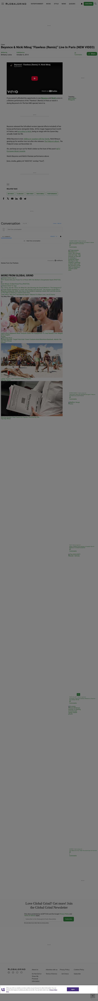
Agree (73, 989)
